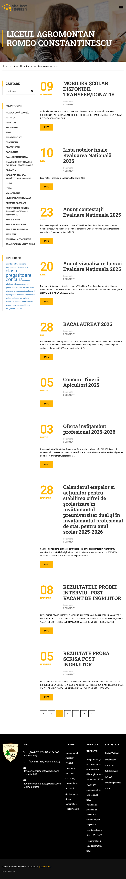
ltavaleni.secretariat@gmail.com (41, 771)
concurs (14, 279)
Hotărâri (19, 288)
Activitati (11, 117)
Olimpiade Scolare (16, 203)
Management (13, 193)
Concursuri (12, 142)
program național (22, 298)
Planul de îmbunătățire (26, 295)
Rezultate (11, 234)
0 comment (68, 104)
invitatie (26, 288)
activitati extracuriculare (16, 264)
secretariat (10, 305)
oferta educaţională (22, 291)
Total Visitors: (111, 771)
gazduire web (45, 866)
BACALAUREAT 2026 (87, 324)
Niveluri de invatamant (18, 198)
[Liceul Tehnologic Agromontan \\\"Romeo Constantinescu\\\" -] (15, 9)
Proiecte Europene (16, 224)
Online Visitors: (112, 753)
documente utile (24, 284)
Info (46, 127)
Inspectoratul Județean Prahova (71, 758)
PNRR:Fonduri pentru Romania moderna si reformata (17, 211)
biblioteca (20, 267)
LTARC (9, 188)
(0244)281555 (36, 752)
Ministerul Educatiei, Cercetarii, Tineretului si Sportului (71, 778)
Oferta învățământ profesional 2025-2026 (89, 429)
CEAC (27, 267)
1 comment (68, 171)
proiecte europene (13, 302)
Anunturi (11, 122)
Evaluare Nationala (17, 157)
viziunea (26, 305)
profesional (10, 298)
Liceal (9, 183)
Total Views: (111, 759)
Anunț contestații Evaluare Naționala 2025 (92, 212)
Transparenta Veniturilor (20, 244)
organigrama (11, 295)
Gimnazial (11, 170)
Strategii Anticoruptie (18, 239)
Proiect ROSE (13, 219)
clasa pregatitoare (18, 273)
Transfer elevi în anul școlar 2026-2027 (94, 846)
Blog (8, 132)
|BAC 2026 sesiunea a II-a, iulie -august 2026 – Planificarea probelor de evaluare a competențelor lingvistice (93, 805)
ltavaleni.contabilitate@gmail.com (42, 783)
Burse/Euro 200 (14, 137)
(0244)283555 (36, 761)
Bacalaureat (13, 127)
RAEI (23, 302)
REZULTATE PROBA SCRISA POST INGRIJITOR (86, 658)
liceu (32, 288)
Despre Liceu (13, 147)
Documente (12, 152)
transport (19, 305)
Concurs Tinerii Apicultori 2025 (81, 382)
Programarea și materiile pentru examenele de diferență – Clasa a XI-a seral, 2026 (94, 769)
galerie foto (10, 288)
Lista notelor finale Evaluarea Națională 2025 (87, 155)
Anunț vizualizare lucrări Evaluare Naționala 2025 (93, 266)
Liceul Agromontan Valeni (14, 866)
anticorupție (11, 267)
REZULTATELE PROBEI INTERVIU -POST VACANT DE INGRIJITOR (92, 592)
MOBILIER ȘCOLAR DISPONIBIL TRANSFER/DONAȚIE (88, 89)
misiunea (9, 291)
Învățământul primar (14, 309)
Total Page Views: (113, 782)
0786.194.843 (51, 752)
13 (84, 713)
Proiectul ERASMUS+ (17, 229)
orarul (32, 291)
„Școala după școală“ (17, 112)
